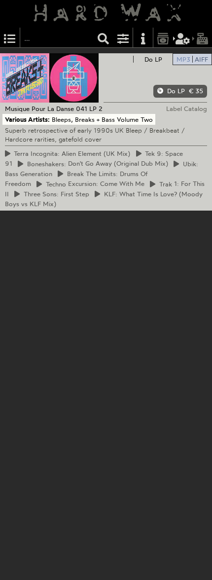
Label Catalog (186, 108)
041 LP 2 (89, 108)
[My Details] (183, 38)
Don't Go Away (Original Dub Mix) (96, 164)
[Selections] (10, 38)
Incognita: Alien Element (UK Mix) (70, 153)
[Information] (143, 38)
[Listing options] (123, 38)
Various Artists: (27, 119)
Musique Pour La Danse (39, 108)
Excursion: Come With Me (93, 184)
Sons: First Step (55, 194)
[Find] (103, 38)
